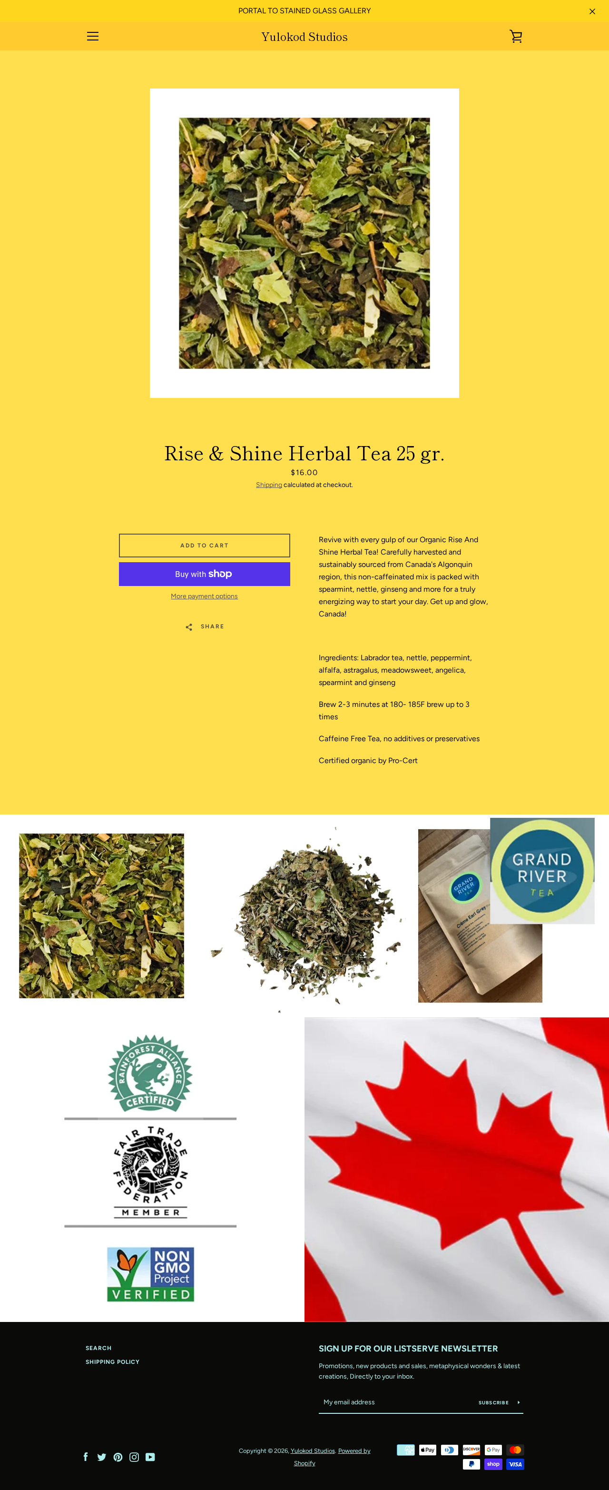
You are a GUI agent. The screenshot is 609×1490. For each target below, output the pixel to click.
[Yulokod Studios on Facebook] (85, 1456)
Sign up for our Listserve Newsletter (408, 1348)
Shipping (269, 485)
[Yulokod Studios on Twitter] (102, 1456)
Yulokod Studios (304, 36)
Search (99, 1348)
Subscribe (495, 1403)
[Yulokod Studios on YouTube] (150, 1456)
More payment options (204, 596)
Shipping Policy (113, 1362)
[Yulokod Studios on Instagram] (134, 1456)
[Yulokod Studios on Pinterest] (118, 1456)
